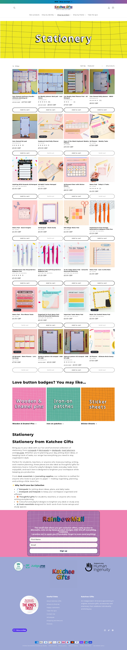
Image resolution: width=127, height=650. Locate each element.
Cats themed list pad (19, 141)
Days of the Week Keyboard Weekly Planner (76, 142)
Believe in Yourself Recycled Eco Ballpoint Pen (49, 270)
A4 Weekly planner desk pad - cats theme (50, 97)
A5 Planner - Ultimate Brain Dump (101, 356)
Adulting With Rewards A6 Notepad (24, 184)
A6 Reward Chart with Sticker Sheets (74, 185)
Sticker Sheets (88, 424)
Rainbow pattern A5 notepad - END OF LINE (50, 357)
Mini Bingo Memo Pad (71, 227)
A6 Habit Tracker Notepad (47, 184)
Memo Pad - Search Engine (21, 227)
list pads (20, 453)
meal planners (68, 450)
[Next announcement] (114, 2)
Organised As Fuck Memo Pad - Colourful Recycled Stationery (49, 315)
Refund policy (53, 645)
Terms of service (73, 645)
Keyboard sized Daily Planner (48, 141)
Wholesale (50, 617)
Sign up (63, 551)
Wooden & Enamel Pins (23, 424)
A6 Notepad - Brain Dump (47, 227)
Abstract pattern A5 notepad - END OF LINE (76, 357)
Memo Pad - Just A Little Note (100, 269)
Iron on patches (54, 424)
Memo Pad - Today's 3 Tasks (99, 184)
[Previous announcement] (13, 2)
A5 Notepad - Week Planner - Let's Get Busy (24, 357)
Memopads (44, 450)
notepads (32, 450)
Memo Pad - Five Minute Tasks (22, 314)
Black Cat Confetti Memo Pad (100, 314)
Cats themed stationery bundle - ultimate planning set (23, 97)
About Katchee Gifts (54, 601)
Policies (49, 624)
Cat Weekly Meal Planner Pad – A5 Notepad (76, 97)
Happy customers (53, 607)
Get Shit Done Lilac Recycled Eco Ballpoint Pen (23, 270)
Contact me (51, 614)
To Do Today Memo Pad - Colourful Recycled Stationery (76, 270)
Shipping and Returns (55, 620)
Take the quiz (52, 611)
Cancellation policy (98, 645)
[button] (14, 8)
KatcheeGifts (31, 645)
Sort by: (83, 66)
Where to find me (53, 604)
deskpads (56, 450)
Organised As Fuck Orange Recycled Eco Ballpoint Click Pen (101, 228)
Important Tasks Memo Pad (73, 314)
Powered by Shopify (41, 645)
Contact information (85, 645)
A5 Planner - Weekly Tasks (99, 141)
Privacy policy (63, 645)
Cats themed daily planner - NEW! (101, 96)
